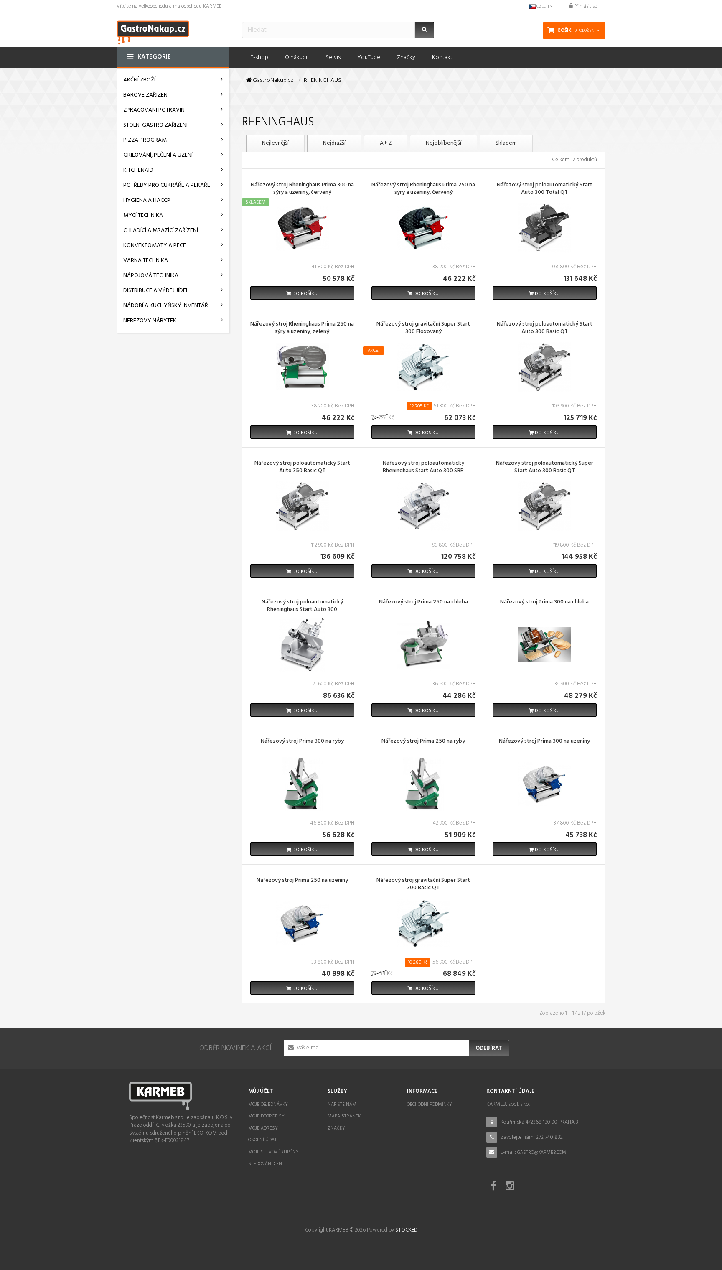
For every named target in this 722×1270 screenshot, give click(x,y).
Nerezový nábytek (149, 321)
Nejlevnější (275, 143)
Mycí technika (143, 215)
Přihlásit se (585, 6)
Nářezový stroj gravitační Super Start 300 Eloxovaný (423, 328)
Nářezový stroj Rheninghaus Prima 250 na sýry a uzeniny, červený (423, 189)
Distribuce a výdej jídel (155, 290)
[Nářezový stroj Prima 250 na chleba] (423, 644)
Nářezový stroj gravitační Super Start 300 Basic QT (423, 885)
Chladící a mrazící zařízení (160, 230)
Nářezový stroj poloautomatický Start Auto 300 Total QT (544, 189)
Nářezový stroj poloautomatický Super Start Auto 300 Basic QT (544, 468)
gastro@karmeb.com (541, 1152)
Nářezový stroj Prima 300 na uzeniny (544, 742)
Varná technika (145, 260)
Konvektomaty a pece (154, 245)
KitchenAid (138, 170)
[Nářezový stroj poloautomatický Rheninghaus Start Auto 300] (302, 644)
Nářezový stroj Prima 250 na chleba (423, 602)
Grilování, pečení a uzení (158, 155)
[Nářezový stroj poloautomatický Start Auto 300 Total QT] (544, 227)
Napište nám (342, 1104)
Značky (336, 1128)
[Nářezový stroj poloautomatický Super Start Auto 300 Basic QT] (544, 505)
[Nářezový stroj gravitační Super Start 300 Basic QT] (423, 923)
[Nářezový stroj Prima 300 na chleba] (544, 644)
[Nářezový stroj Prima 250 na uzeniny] (302, 923)
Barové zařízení (146, 95)
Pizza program (145, 140)
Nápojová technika (150, 275)
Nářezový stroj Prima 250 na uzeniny (302, 881)
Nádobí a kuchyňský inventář (165, 306)
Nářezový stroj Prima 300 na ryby (302, 742)
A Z (386, 143)
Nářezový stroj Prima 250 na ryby (423, 742)
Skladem (506, 143)
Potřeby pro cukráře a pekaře (166, 185)
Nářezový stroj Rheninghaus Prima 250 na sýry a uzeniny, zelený (302, 328)
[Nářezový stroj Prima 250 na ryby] (423, 783)
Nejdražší (334, 143)
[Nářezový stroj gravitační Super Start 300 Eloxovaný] (423, 366)
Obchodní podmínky (429, 1104)
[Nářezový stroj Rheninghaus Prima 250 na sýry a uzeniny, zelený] (302, 366)
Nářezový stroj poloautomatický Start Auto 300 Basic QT (544, 328)
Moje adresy (263, 1128)
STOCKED (406, 1230)
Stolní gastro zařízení (155, 125)
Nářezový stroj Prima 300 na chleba (544, 602)
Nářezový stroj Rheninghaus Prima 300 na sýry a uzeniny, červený (302, 189)
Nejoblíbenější (443, 143)
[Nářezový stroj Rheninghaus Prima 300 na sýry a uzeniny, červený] (302, 227)
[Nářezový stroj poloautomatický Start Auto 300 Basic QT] (544, 366)
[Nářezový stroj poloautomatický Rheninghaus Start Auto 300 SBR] (423, 505)
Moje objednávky (268, 1104)
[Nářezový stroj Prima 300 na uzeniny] (544, 783)
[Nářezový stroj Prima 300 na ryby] (302, 783)
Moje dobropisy (266, 1116)
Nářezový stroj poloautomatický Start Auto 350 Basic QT (302, 468)
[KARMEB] (153, 31)
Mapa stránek (344, 1116)
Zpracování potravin (154, 110)
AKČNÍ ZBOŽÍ (139, 80)
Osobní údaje (263, 1140)
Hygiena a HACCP (146, 200)
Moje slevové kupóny (273, 1152)
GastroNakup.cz (272, 80)
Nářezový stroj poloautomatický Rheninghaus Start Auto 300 (302, 606)
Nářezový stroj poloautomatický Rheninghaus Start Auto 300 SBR (423, 468)
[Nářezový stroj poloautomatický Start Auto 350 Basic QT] (302, 505)
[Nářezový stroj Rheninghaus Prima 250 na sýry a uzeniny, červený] (423, 227)
